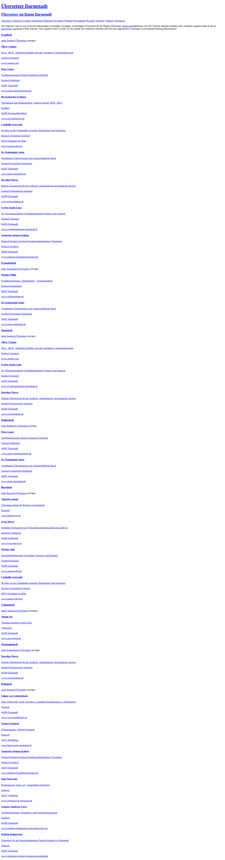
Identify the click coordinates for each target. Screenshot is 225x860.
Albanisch (6, 20)
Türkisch (109, 20)
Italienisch (49, 20)
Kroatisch (59, 20)
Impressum (128, 26)
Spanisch (100, 20)
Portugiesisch (79, 20)
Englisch (27, 20)
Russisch (91, 20)
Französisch (37, 20)
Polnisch (68, 20)
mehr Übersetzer (14, 40)
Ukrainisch (119, 20)
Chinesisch (17, 20)
